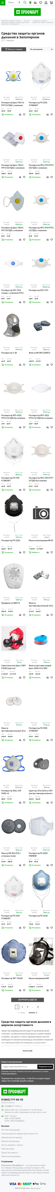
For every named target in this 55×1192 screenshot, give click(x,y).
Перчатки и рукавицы (11, 1156)
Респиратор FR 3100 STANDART (38, 729)
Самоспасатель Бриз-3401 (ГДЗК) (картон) (13, 667)
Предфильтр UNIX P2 (10, 603)
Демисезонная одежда (11, 1137)
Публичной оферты (9, 1073)
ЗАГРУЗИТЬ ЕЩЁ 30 (27, 1000)
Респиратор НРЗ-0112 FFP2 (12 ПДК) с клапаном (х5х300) (41, 229)
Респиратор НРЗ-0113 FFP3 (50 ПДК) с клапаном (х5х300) (41, 166)
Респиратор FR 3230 (38, 916)
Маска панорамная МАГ (39, 978)
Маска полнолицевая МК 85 (41, 540)
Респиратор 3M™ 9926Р (12, 978)
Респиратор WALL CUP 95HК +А (11, 792)
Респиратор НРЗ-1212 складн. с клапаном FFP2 (12, 291)
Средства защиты (9, 1153)
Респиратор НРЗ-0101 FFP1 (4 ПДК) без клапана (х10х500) (41, 479)
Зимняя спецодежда (10, 1141)
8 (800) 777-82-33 (12, 1099)
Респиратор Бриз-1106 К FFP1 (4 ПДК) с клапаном (12, 229)
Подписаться (45, 1067)
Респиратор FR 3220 (10, 540)
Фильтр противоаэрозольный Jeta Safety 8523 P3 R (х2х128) (41, 604)
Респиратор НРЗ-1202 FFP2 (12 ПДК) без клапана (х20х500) (41, 417)
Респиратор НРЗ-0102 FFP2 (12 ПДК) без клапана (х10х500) (13, 417)
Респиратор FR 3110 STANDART (10, 479)
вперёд (32, 1013)
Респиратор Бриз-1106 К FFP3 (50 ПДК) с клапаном (13, 166)
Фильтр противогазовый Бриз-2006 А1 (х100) (40, 667)
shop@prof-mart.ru (13, 1106)
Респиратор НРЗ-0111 (38, 290)
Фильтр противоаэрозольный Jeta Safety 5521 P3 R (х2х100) (13, 729)
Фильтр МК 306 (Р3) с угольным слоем (11, 854)
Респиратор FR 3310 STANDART (10, 917)
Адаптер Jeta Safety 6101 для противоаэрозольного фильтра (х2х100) (40, 792)
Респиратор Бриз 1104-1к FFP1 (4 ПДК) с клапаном (12, 104)
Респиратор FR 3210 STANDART (38, 104)
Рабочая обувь (7, 1149)
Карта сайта (35, 1188)
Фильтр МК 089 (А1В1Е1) (39, 353)
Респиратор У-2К (9, 353)
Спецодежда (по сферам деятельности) (19, 1134)
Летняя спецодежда (10, 1130)
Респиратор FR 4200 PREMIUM (38, 854)
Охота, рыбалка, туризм (12, 1145)
